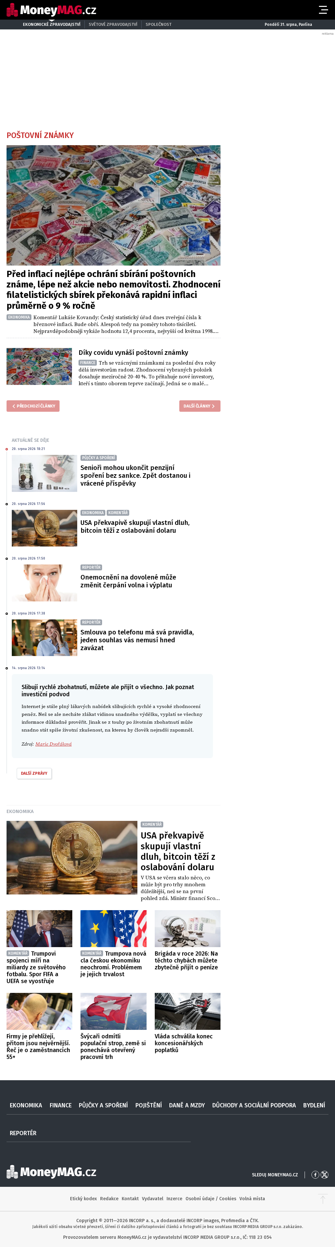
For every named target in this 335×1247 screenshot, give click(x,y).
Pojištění (148, 1105)
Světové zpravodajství (113, 24)
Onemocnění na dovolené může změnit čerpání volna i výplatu (128, 581)
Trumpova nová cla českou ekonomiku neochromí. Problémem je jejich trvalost (113, 964)
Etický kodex (83, 1199)
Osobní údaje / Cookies (210, 1199)
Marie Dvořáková (53, 744)
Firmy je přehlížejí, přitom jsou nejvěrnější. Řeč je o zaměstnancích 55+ (38, 1047)
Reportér (23, 1133)
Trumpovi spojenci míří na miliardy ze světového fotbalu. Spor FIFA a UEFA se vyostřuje (36, 967)
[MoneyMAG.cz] (51, 10)
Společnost (158, 24)
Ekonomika (20, 811)
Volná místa (252, 1199)
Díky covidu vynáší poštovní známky (133, 352)
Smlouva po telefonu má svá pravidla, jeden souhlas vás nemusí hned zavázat (137, 640)
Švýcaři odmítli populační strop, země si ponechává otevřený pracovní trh (113, 1047)
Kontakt (130, 1199)
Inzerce (174, 1199)
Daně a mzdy (187, 1105)
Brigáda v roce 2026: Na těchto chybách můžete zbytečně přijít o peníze (186, 960)
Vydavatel (152, 1199)
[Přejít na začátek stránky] (322, 1198)
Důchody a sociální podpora (254, 1105)
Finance (61, 1105)
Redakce (109, 1199)
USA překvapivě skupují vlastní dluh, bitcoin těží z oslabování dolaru (134, 526)
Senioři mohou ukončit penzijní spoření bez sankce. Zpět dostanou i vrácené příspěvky (135, 475)
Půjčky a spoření (103, 1105)
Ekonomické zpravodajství (51, 24)
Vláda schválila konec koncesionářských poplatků (184, 1043)
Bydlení (314, 1105)
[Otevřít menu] (322, 9)
